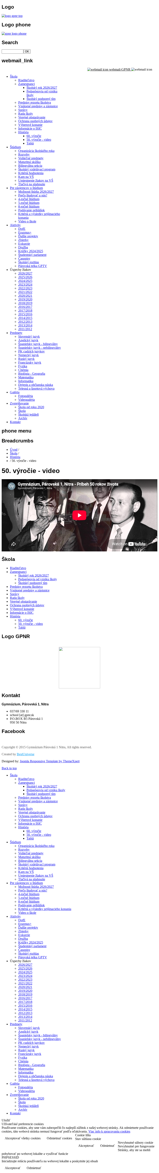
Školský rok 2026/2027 (41, 87)
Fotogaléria (25, 396)
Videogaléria (26, 399)
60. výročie (33, 136)
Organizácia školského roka (36, 151)
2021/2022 (25, 292)
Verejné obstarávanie (31, 117)
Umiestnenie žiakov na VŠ (35, 180)
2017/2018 (25, 310)
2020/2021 (25, 295)
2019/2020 (25, 299)
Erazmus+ (24, 232)
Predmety (16, 333)
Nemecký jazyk (28, 355)
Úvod (13, 449)
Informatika (25, 381)
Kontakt (15, 422)
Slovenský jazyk (29, 336)
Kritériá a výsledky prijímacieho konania (44, 909)
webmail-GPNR (119, 69)
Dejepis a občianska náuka (35, 385)
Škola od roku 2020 (31, 407)
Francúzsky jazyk (29, 362)
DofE (21, 229)
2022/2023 (25, 288)
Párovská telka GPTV (32, 266)
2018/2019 (25, 303)
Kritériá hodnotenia (30, 173)
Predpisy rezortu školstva (34, 102)
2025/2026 (25, 277)
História (23, 132)
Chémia (23, 370)
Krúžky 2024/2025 (30, 251)
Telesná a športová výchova (36, 388)
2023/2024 (25, 284)
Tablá (30, 143)
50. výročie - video (38, 139)
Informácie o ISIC (30, 128)
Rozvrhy (24, 154)
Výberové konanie (30, 125)
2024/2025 (25, 281)
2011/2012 (25, 329)
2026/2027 (25, 273)
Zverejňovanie (19, 403)
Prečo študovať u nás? (32, 195)
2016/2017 (25, 307)
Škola (13, 76)
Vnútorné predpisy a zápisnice (38, 106)
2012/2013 (25, 321)
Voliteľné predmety (30, 158)
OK (27, 51)
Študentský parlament (32, 255)
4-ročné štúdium (28, 199)
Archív (22, 418)
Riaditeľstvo (26, 80)
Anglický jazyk (28, 340)
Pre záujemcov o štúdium (26, 188)
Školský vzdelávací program (36, 169)
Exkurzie (24, 243)
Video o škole (27, 221)
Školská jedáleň (28, 414)
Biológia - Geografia (31, 373)
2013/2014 (25, 325)
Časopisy (24, 258)
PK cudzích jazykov (31, 351)
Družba (23, 247)
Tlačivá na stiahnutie (31, 184)
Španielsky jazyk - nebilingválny (39, 347)
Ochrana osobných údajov (35, 121)
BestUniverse (25, 754)
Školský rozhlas (28, 262)
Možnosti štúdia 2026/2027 (36, 191)
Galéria (14, 392)
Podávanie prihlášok (31, 210)
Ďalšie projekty (28, 236)
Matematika (26, 377)
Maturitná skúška (29, 162)
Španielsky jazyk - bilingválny (38, 344)
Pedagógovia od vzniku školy (37, 579)
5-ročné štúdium (28, 203)
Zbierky (23, 240)
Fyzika (22, 366)
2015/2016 (25, 314)
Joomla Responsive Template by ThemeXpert (50, 761)
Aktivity (15, 225)
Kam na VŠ (26, 177)
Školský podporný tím (40, 99)
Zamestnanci (26, 84)
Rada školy (25, 113)
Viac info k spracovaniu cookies (109, 1131)
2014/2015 (25, 318)
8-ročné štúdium (28, 206)
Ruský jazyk (26, 359)
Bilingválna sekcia (30, 165)
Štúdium (15, 147)
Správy (23, 110)
